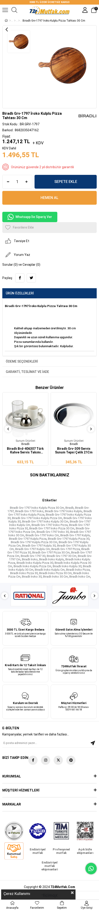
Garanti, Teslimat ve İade (27, 372)
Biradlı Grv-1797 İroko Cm (42, 535)
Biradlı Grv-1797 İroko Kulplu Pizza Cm (37, 518)
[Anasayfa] (10, 20)
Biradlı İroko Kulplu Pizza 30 (35, 562)
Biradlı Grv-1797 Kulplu (75, 535)
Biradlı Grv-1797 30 (33, 556)
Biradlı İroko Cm (79, 576)
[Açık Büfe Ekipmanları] (14, 20)
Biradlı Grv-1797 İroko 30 (53, 532)
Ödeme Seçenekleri (22, 361)
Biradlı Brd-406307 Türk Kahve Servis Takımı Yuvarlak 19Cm (25, 450)
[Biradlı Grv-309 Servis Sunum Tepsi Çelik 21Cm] (73, 415)
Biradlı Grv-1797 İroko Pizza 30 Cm (51, 528)
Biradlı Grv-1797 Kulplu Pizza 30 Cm (34, 542)
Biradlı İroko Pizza (78, 569)
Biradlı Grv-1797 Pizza (65, 549)
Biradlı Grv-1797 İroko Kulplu (63, 511)
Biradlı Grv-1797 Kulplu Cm (32, 549)
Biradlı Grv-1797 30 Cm (61, 556)
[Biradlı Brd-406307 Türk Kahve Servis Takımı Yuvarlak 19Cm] (25, 415)
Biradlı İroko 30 (32, 576)
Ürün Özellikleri (20, 293)
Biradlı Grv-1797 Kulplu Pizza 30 (68, 538)
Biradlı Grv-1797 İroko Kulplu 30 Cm (45, 521)
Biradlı (69, 507)
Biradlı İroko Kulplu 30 (67, 566)
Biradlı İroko (30, 559)
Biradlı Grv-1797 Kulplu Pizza (28, 538)
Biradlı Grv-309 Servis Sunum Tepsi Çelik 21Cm (74, 450)
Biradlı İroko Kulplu (51, 559)
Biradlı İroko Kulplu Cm (50, 569)
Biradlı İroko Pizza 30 (24, 573)
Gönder (93, 743)
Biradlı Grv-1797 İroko (29, 511)
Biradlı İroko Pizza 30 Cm (55, 573)
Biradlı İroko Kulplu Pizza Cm (32, 566)
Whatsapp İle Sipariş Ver (33, 217)
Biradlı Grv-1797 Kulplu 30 (39, 545)
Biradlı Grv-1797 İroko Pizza (50, 525)
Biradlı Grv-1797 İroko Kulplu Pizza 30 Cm (37, 507)
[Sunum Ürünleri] (19, 20)
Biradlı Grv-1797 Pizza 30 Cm (51, 552)
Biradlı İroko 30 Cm (55, 576)
